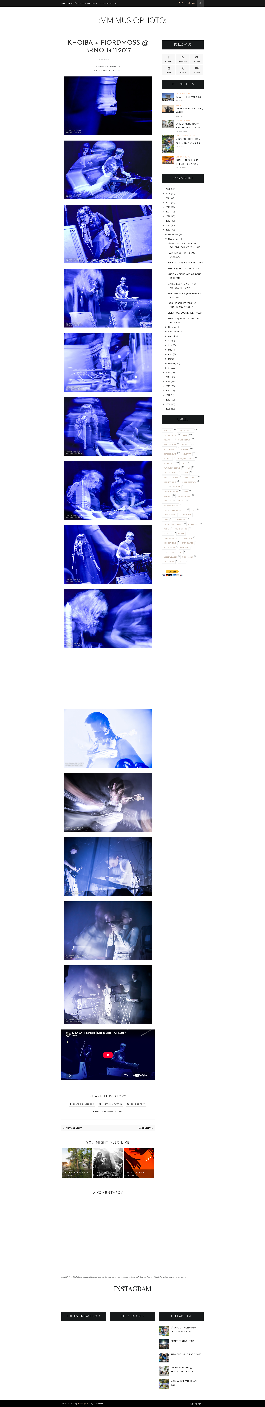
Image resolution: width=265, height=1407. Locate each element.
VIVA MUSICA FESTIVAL (172, 468)
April (170, 354)
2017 (167, 230)
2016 (167, 372)
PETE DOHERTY (169, 548)
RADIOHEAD (184, 548)
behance (197, 73)
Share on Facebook (83, 1104)
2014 (167, 381)
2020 (167, 216)
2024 (168, 198)
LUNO (183, 463)
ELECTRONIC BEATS (171, 491)
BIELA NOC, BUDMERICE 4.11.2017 (186, 313)
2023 (167, 202)
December (173, 234)
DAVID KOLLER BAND (171, 477)
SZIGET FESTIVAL (180, 519)
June (170, 345)
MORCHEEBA (186, 515)
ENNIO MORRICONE (171, 538)
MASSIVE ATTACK (170, 515)
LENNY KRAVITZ (187, 543)
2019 (167, 221)
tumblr (183, 73)
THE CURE (180, 501)
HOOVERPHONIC (170, 482)
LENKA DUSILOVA (170, 473)
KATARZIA (186, 445)
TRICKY (166, 529)
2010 (167, 399)
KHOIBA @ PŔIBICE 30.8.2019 (105, 1173)
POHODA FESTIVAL (185, 430)
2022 (167, 207)
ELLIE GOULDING (170, 543)
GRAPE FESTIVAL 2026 (189, 97)
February (172, 363)
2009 (167, 404)
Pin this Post (138, 1104)
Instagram (183, 62)
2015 (167, 377)
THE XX (181, 562)
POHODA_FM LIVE (170, 435)
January (171, 368)
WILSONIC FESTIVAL (189, 482)
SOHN (166, 519)
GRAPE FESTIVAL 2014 (138, 1172)
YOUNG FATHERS (181, 529)
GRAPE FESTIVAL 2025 (182, 1341)
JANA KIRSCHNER (170, 445)
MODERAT (167, 496)
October (172, 327)
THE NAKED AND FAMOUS (173, 524)
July (170, 340)
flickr (168, 73)
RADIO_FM (167, 430)
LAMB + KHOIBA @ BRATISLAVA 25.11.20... (77, 1173)
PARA (185, 435)
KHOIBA (119, 1111)
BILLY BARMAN (169, 449)
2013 (167, 386)
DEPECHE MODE (191, 477)
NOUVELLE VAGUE (183, 496)
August (171, 336)
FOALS (193, 510)
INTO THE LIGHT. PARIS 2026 (186, 1354)
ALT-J (165, 487)
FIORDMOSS (107, 1111)
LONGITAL (185, 449)
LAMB (186, 491)
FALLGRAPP (186, 454)
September (173, 331)
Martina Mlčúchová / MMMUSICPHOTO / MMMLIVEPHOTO (90, 3)
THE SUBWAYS (169, 562)
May (170, 349)
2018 (167, 225)
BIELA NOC (167, 440)
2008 (167, 409)
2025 (167, 193)
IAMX (188, 468)
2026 (167, 189)
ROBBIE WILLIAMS (170, 557)
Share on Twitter (113, 1104)
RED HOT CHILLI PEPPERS (173, 552)
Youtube (197, 62)
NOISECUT (167, 459)
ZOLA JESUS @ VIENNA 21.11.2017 (185, 262)
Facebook (168, 62)
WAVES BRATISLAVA (171, 505)
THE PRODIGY (193, 524)
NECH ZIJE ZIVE (169, 463)
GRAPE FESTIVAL (184, 440)
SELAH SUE (167, 501)
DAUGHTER (188, 538)
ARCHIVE (181, 534)
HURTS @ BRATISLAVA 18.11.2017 (185, 268)
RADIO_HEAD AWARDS (186, 459)
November (173, 239)
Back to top (196, 1404)
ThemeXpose (83, 1403)
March (171, 359)
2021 (167, 211)
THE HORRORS (187, 557)
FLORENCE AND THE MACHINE (174, 510)
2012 (167, 390)
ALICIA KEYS (168, 534)
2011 (167, 395)
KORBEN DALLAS (170, 454)
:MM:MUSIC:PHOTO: (132, 20)
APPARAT (176, 487)
